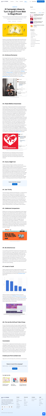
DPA (39, 405)
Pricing (17, 1)
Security (25, 403)
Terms (40, 400)
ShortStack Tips (33, 33)
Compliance (41, 403)
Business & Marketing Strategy (35, 43)
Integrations (18, 406)
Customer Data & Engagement (35, 40)
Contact (33, 400)
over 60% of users (21, 273)
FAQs (25, 400)
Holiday (32, 37)
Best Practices (33, 44)
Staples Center (18, 131)
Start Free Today (41, 1)
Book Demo (34, 1)
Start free (14, 184)
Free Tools (25, 405)
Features (11, 1)
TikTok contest (23, 297)
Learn (25, 1)
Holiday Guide (33, 36)
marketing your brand (16, 295)
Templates (21, 1)
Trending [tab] (40, 12)
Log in (30, 1)
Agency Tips (32, 46)
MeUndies (23, 71)
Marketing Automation (34, 34)
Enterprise (18, 407)
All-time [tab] (43, 12)
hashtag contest (9, 72)
